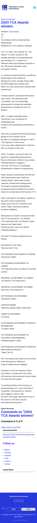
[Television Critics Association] (13, 7)
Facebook (7, 452)
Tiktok (6, 458)
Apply (14, 509)
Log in (28, 509)
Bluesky (7, 450)
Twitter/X (7, 461)
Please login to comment (11, 427)
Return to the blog (8, 19)
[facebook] (15, 500)
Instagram (7, 455)
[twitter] (18, 500)
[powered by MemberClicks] (18, 520)
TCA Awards (14, 31)
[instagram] (22, 500)
